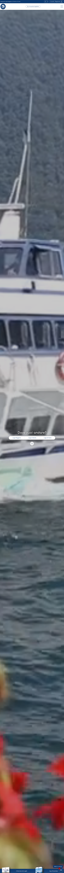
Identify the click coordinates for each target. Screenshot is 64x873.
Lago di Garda (32, 437)
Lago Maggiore (17, 437)
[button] (46, 1)
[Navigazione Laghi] (3, 6)
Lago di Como (47, 437)
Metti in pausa (58, 866)
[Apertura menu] (62, 6)
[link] (32, 443)
